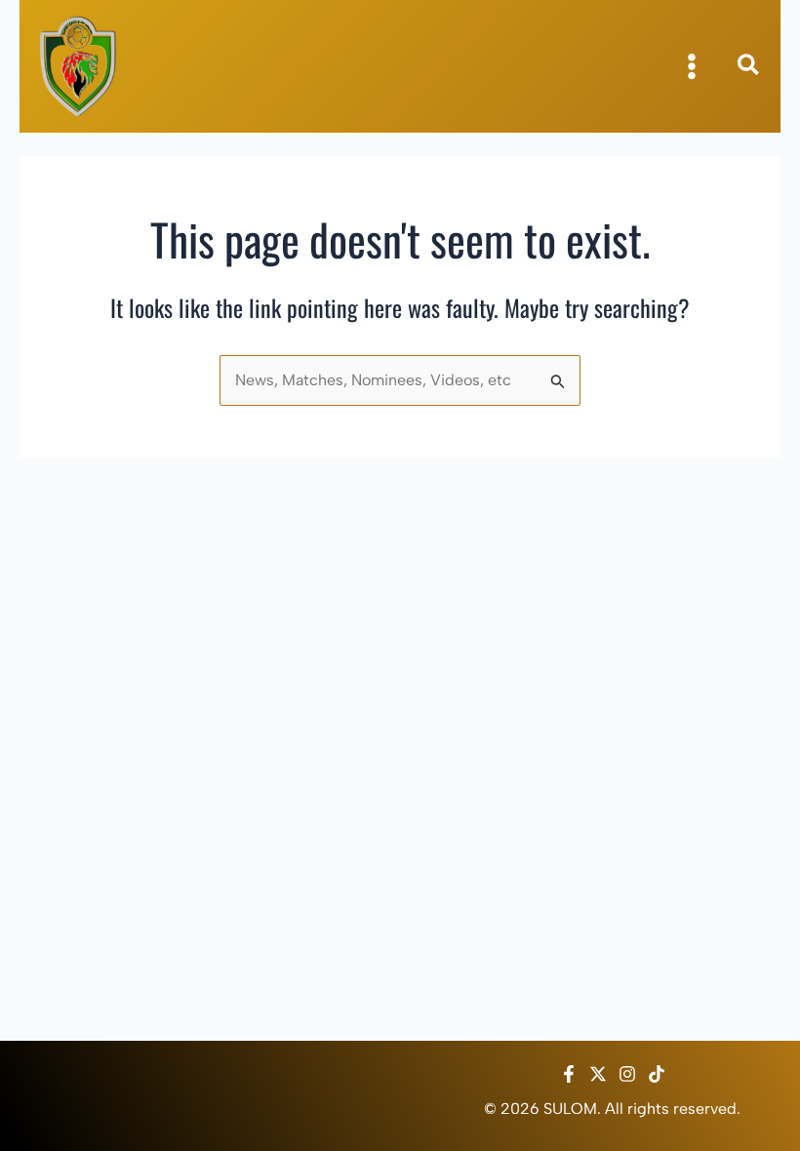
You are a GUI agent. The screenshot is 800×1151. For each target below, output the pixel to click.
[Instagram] (627, 1074)
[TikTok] (656, 1074)
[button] (749, 68)
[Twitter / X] (598, 1074)
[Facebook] (569, 1074)
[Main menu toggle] (691, 66)
